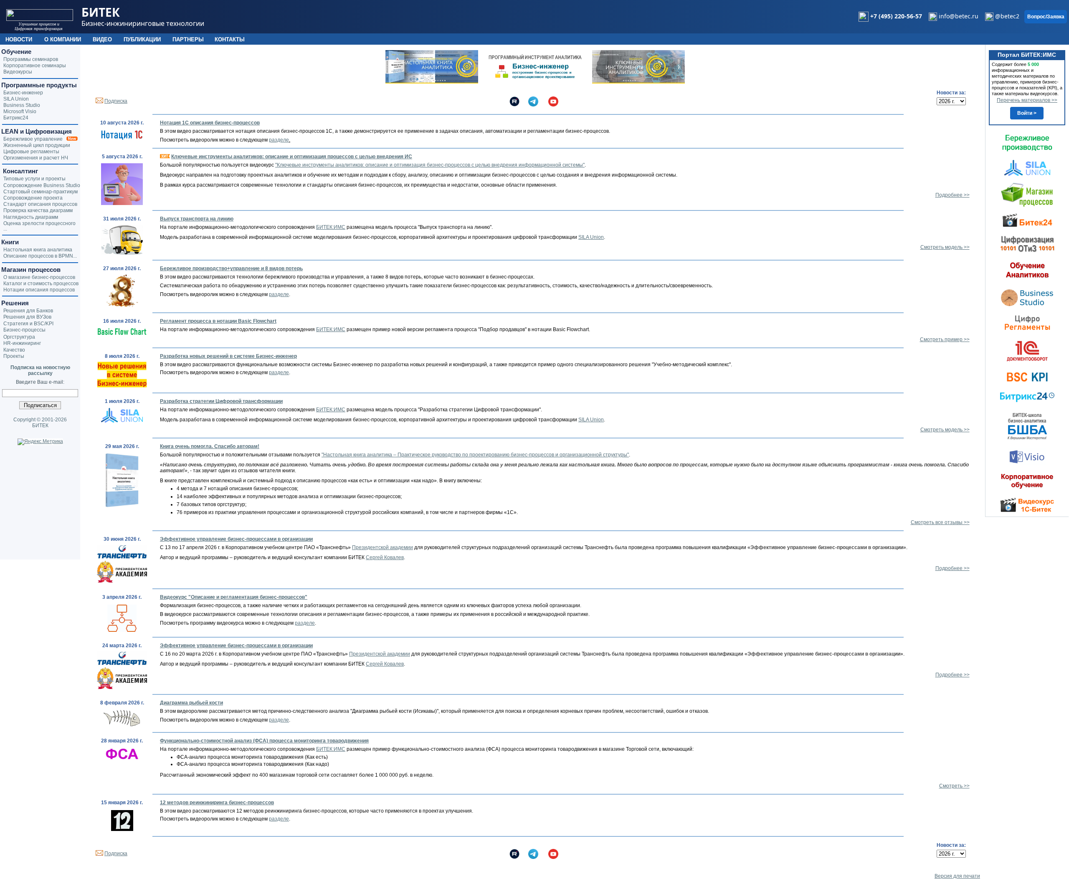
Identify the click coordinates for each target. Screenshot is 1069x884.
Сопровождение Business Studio (41, 185)
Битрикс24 (15, 118)
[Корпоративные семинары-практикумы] (1027, 481)
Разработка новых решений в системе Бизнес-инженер (228, 356)
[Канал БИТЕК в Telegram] (533, 101)
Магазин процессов (31, 269)
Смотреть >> (954, 786)
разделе (279, 140)
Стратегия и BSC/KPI (28, 324)
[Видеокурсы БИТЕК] (1027, 220)
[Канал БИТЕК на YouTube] (553, 101)
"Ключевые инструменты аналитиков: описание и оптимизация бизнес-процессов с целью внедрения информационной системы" (430, 165)
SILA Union (591, 237)
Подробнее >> (952, 195)
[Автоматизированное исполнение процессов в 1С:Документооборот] (1027, 351)
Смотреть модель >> (945, 247)
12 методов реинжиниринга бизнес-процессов (217, 802)
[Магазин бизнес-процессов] (1027, 194)
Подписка (115, 101)
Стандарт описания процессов (40, 204)
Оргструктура (19, 337)
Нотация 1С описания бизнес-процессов (210, 123)
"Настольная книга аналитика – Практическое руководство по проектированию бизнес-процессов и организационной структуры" (475, 455)
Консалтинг (19, 171)
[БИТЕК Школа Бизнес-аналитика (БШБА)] (1027, 426)
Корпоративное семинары (34, 65)
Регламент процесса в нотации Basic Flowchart (218, 321)
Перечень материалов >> (1027, 100)
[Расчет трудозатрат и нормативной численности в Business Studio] (1027, 297)
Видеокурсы (17, 72)
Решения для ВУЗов (27, 317)
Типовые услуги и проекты (34, 179)
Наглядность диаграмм (30, 217)
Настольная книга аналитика (37, 250)
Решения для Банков (28, 311)
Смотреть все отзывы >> (940, 522)
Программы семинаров (30, 59)
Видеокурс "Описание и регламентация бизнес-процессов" (233, 597)
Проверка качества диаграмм (38, 210)
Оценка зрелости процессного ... (39, 226)
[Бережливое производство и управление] (1027, 143)
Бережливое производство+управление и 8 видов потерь (231, 268)
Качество (14, 350)
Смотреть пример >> (945, 339)
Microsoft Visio (19, 111)
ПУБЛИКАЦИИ (142, 39)
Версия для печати (957, 876)
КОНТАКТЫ (230, 39)
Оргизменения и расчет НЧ (35, 158)
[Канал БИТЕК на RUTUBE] (514, 101)
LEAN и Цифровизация (36, 131)
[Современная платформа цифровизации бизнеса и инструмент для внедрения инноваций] (1027, 167)
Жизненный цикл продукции (36, 145)
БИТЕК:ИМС (330, 227)
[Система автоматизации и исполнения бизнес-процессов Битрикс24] (1027, 397)
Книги (10, 242)
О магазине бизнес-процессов (39, 277)
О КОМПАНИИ (62, 39)
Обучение (16, 51)
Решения (15, 302)
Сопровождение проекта (33, 198)
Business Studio (21, 105)
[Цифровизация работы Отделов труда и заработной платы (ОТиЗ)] (1027, 243)
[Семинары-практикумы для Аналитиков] (1027, 270)
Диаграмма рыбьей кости (191, 703)
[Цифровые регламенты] (1027, 322)
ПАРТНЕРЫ (188, 39)
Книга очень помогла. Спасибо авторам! (209, 446)
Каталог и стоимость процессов (41, 283)
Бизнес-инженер (23, 93)
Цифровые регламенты (31, 152)
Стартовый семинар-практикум (40, 192)
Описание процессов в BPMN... (40, 256)
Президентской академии (382, 547)
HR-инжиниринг (22, 343)
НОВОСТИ (18, 39)
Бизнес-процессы (24, 330)
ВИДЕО (102, 39)
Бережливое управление (34, 139)
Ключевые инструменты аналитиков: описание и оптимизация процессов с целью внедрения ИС (291, 157)
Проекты (13, 356)
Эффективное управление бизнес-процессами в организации (236, 539)
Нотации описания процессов (39, 290)
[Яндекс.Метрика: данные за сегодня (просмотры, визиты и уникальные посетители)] (40, 441)
